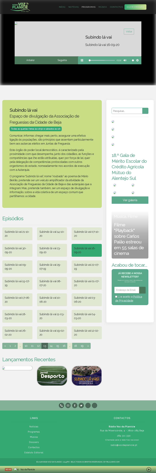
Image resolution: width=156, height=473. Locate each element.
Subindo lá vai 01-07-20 (86, 283)
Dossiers (34, 442)
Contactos (116, 7)
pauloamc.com (113, 462)
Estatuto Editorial (33, 452)
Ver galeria (130, 200)
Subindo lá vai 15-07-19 (17, 283)
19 (82, 345)
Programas (89, 7)
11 (32, 345)
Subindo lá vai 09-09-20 (16, 266)
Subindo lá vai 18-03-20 (15, 316)
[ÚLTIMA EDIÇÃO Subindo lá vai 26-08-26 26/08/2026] (87, 376)
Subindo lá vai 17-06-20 (17, 299)
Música (103, 7)
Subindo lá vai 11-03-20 (51, 316)
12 (38, 345)
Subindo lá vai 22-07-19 (86, 266)
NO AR (8, 469)
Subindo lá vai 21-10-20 (17, 233)
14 (51, 345)
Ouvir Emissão (135, 7)
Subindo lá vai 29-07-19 (50, 266)
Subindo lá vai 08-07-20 (50, 283)
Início (62, 7)
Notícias (74, 7)
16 (64, 345)
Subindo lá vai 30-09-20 (15, 250)
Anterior (30, 60)
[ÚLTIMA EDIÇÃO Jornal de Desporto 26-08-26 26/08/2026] (52, 376)
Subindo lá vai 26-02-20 (15, 332)
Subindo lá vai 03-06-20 (85, 299)
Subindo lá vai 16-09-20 (84, 250)
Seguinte (62, 60)
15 (57, 345)
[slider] (100, 60)
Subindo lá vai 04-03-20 (85, 316)
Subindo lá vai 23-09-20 (50, 250)
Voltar (129, 31)
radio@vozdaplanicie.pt (124, 445)
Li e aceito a (128, 298)
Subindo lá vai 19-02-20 (52, 332)
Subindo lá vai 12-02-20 (86, 332)
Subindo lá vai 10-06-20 (50, 299)
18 (75, 345)
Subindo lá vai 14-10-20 (51, 233)
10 (26, 345)
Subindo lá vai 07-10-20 (86, 233)
